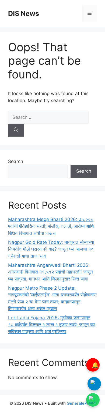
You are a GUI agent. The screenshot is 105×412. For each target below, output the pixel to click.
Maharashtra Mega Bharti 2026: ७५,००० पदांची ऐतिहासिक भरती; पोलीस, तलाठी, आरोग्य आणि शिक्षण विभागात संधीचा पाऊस (51, 226)
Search (15, 161)
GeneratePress (81, 403)
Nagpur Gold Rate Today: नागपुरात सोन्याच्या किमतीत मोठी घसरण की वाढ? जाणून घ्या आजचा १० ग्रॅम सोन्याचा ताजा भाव (51, 249)
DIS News (23, 13)
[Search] (16, 130)
